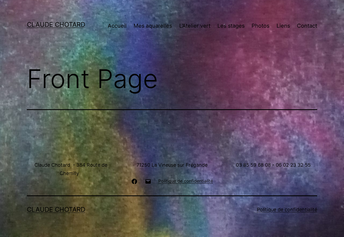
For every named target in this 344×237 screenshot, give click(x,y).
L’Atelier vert (194, 26)
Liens (283, 26)
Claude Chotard (56, 24)
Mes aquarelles (153, 26)
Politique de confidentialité (287, 209)
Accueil (117, 26)
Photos (260, 26)
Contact (307, 26)
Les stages (231, 26)
